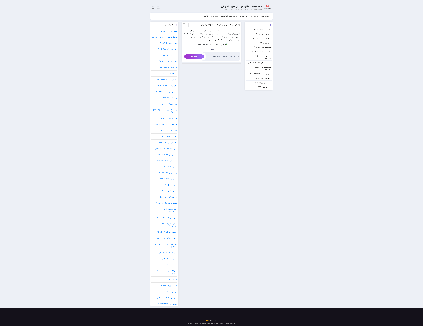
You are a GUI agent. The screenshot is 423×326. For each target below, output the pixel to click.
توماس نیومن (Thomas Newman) (166, 238)
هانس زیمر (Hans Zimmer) (168, 31)
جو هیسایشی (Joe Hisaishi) (168, 179)
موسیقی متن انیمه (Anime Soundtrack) (259, 51)
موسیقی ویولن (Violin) (264, 87)
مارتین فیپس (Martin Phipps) (167, 142)
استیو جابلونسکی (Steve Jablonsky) (165, 124)
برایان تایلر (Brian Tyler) (169, 104)
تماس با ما (214, 16)
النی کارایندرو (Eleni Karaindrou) (166, 73)
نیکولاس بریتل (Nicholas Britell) (167, 232)
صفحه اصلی (265, 16)
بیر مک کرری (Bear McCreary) (167, 173)
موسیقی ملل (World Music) (262, 78)
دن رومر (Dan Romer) (170, 265)
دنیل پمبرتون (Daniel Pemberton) (166, 161)
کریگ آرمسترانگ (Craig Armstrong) (165, 91)
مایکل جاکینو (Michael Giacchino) (166, 148)
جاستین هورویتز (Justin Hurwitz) (166, 203)
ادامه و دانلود (194, 56)
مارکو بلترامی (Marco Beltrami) (167, 217)
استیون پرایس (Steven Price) (168, 118)
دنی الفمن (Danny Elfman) (168, 197)
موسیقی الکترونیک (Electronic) (262, 29)
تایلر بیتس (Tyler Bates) (169, 167)
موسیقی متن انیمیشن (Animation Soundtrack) (261, 57)
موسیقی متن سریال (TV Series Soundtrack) (262, 68)
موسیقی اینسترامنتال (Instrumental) (260, 34)
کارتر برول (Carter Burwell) (168, 136)
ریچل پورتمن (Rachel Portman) (167, 304)
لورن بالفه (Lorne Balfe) (169, 98)
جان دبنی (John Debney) (169, 279)
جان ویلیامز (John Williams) (168, 67)
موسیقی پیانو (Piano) (265, 43)
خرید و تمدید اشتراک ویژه (229, 16)
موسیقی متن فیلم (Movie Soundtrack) (259, 74)
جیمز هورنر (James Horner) (168, 61)
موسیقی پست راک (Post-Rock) (262, 38)
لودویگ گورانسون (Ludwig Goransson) (164, 37)
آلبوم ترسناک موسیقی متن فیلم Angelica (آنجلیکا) (219, 25)
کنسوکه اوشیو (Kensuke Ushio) (167, 297)
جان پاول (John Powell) (169, 291)
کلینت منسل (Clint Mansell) (168, 55)
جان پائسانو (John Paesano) (168, 285)
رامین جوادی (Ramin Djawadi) (167, 49)
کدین (207, 320)
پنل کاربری (243, 16)
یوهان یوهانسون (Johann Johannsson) (169, 210)
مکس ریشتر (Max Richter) (168, 43)
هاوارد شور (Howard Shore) (168, 253)
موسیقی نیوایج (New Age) (263, 83)
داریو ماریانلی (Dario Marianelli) (167, 85)
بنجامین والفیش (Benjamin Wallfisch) (165, 191)
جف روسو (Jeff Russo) (169, 259)
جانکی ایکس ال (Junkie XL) (168, 185)
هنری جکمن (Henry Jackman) (167, 130)
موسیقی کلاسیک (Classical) (262, 47)
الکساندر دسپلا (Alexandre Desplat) (166, 79)
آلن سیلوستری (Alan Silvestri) (167, 154)
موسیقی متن (254, 16)
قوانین (206, 16)
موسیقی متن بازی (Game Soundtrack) (259, 63)
